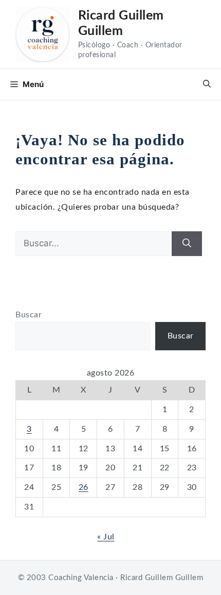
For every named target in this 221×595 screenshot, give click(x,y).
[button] (207, 84)
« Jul (106, 537)
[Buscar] (187, 243)
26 (83, 487)
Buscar (28, 315)
